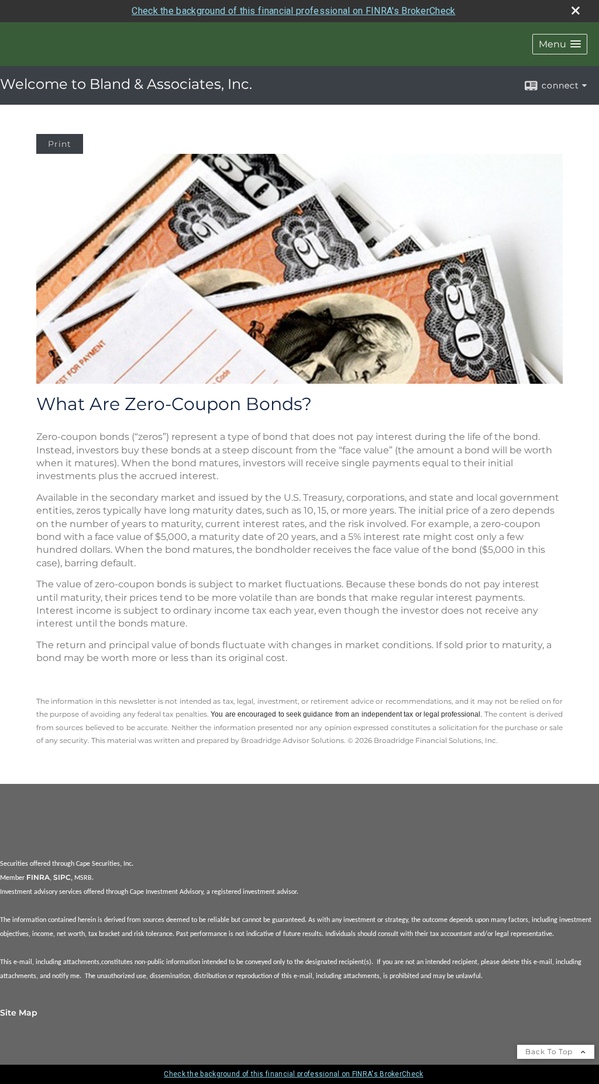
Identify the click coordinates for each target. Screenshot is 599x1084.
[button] (559, 44)
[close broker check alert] (575, 10)
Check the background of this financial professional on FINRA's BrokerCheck (293, 10)
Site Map (18, 1012)
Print (59, 144)
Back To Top (550, 1051)
